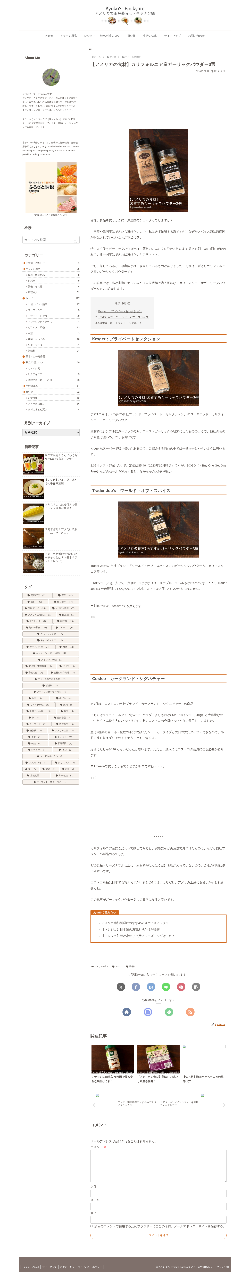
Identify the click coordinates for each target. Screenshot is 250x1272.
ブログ (30, 123)
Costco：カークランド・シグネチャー (121, 322)
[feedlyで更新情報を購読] (169, 1012)
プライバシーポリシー (90, 1267)
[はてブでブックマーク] (151, 987)
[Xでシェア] (121, 987)
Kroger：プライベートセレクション (120, 311)
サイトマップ (49, 1267)
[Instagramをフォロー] (148, 1012)
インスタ (68, 123)
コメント (98, 1147)
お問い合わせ (67, 1267)
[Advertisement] (158, 100)
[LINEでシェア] (166, 987)
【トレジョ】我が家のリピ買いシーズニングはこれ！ (138, 936)
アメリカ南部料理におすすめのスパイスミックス (135, 923)
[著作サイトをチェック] (126, 1012)
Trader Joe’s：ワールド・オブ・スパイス (123, 317)
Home (25, 1267)
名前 (93, 1186)
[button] (196, 987)
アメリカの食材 (101, 966)
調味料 (132, 966)
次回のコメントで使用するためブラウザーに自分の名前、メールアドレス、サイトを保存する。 (160, 1226)
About (35, 1267)
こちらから (62, 215)
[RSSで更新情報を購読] (190, 1012)
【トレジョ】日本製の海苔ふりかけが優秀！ (132, 929)
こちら (56, 110)
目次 (117, 303)
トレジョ (119, 966)
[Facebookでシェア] (136, 987)
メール (95, 1200)
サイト (95, 1213)
